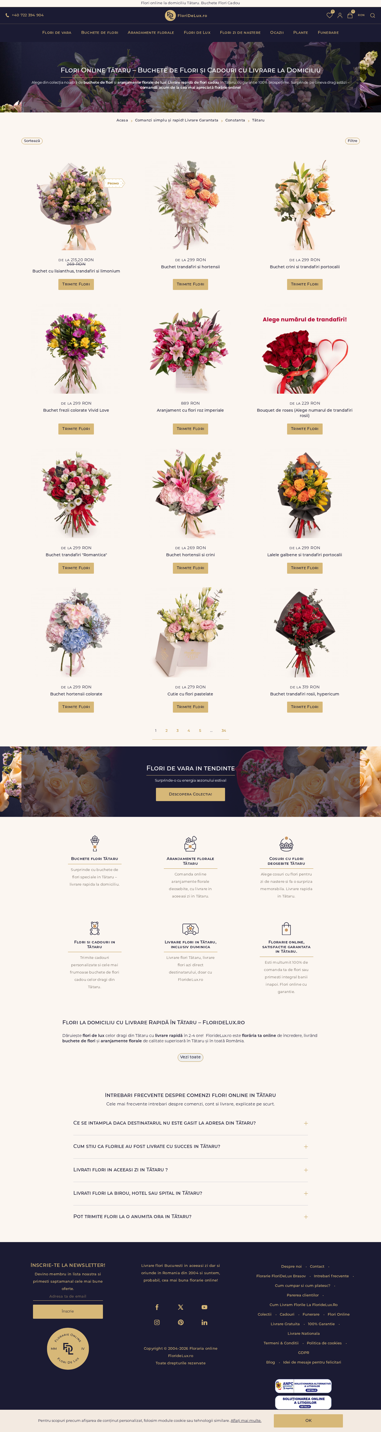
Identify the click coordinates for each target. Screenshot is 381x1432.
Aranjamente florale (151, 33)
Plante (300, 33)
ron (361, 15)
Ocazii (277, 33)
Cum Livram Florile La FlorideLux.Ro (304, 1305)
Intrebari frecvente (332, 1276)
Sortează (32, 141)
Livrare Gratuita (286, 1324)
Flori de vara (57, 33)
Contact (317, 1267)
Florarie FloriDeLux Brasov (281, 1276)
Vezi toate (190, 1057)
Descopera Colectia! (190, 794)
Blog (271, 1362)
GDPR (303, 1353)
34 (224, 731)
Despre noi (292, 1267)
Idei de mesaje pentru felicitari (312, 1362)
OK (308, 1421)
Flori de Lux (197, 33)
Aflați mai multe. (246, 1421)
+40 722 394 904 (28, 15)
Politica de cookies (325, 1343)
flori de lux (186, 15)
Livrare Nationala (304, 1334)
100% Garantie (322, 1324)
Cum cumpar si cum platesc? (303, 1286)
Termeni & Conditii (282, 1343)
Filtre (352, 141)
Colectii (265, 1314)
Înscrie (68, 1311)
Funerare (328, 33)
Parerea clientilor (303, 1295)
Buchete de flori (99, 33)
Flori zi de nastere (240, 33)
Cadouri (288, 1314)
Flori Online (339, 1314)
